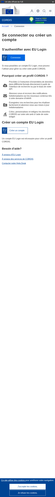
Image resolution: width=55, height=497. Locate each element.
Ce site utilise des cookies (13, 480)
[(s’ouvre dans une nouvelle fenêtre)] (11, 10)
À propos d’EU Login (11, 155)
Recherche (44, 11)
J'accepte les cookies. (27, 486)
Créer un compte (13, 131)
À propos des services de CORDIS (17, 159)
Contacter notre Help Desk (14, 163)
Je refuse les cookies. (27, 493)
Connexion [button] (32, 11)
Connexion (12, 58)
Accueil (5, 26)
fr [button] (38, 11)
